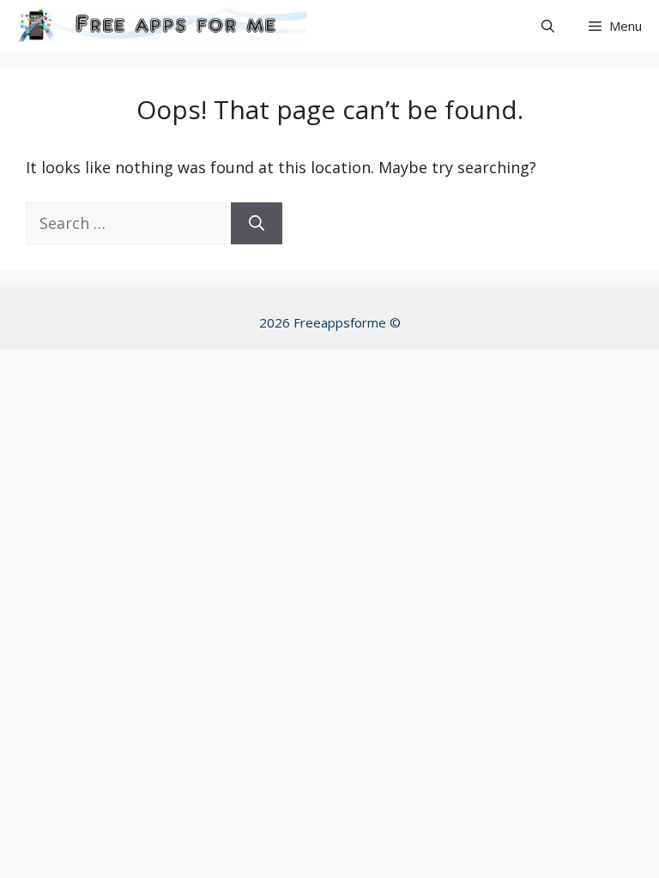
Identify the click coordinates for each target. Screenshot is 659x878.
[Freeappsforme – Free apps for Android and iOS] (157, 25)
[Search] (256, 223)
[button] (547, 25)
